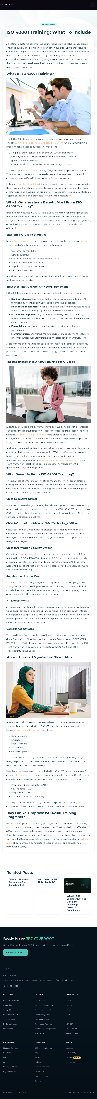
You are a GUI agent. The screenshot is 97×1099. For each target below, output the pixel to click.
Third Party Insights (10, 1019)
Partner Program (41, 1076)
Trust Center (39, 1033)
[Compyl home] (8, 5)
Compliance (39, 1000)
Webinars (38, 1062)
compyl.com (89, 1092)
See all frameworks (73, 1033)
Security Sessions (41, 1067)
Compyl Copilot (9, 1010)
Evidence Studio (10, 1024)
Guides (37, 1057)
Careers (69, 1057)
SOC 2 (68, 1000)
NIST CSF (69, 1024)
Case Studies (39, 1071)
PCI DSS (69, 1019)
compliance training (28, 184)
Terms (18, 1092)
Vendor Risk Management (45, 1029)
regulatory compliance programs (57, 460)
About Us (69, 1048)
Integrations (8, 1029)
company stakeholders (25, 730)
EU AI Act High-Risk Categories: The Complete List (19, 882)
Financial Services (10, 1048)
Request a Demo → (15, 952)
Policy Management (42, 1010)
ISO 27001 (70, 1005)
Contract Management (43, 1005)
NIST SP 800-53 (72, 1029)
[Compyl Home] (7, 970)
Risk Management (41, 1019)
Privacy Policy (8, 1092)
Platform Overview (11, 1000)
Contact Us (70, 1062)
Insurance (7, 1062)
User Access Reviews (43, 1024)
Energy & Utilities (10, 1067)
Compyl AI (7, 1005)
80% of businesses (24, 241)
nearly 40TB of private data (31, 434)
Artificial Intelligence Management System (39, 143)
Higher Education (10, 1071)
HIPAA (68, 1010)
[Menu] (92, 5)
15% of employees (25, 775)
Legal (5, 1057)
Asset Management (42, 1015)
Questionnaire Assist (11, 1015)
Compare (38, 1081)
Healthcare (8, 1053)
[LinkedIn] (5, 986)
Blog (36, 1053)
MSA (24, 1092)
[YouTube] (16, 986)
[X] (11, 986)
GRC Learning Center (43, 1048)
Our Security (71, 1053)
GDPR (68, 1015)
